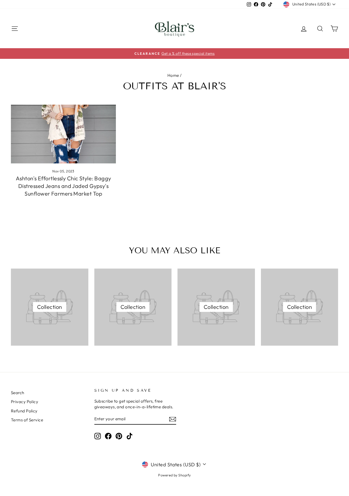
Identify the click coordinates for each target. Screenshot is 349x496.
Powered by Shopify (174, 475)
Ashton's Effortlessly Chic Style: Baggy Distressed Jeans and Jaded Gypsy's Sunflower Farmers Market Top (63, 186)
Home (173, 75)
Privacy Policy (24, 401)
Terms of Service (27, 419)
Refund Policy (24, 410)
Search (17, 392)
